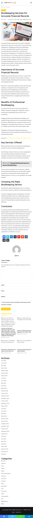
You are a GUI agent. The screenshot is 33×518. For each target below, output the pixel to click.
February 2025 (4, 390)
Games (2, 468)
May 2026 (3, 365)
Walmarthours (4, 501)
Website (3, 296)
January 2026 (4, 373)
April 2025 (3, 385)
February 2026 (4, 370)
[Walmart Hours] (10, 2)
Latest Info (3, 478)
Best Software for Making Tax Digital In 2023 (18, 138)
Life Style (3, 481)
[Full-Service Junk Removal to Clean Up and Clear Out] (8, 344)
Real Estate (4, 486)
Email (3, 290)
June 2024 (3, 411)
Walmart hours (27, 509)
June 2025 (3, 380)
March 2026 (4, 368)
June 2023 (3, 438)
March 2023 (4, 446)
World (2, 503)
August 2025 (4, 375)
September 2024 (5, 403)
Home (3, 7)
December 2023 (5, 423)
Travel (2, 493)
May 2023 (3, 441)
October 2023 (4, 428)
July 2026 (3, 360)
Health (2, 471)
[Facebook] (4, 236)
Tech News (4, 491)
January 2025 (4, 393)
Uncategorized (4, 496)
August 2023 (4, 433)
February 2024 (4, 418)
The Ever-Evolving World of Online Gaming (24, 350)
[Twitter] (7, 236)
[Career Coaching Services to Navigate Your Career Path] (24, 323)
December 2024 (5, 395)
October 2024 (4, 401)
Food (2, 466)
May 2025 (3, 383)
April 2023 (3, 444)
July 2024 (3, 408)
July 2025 (3, 378)
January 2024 (4, 421)
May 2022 (3, 454)
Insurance (3, 476)
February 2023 (4, 449)
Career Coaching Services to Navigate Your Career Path (24, 331)
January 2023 (4, 451)
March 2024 (4, 416)
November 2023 (5, 426)
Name (3, 285)
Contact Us (18, 512)
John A (4, 19)
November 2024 (5, 398)
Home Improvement (6, 473)
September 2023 (5, 431)
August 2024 (4, 406)
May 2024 (3, 413)
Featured (3, 463)
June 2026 (3, 363)
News (2, 483)
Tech (2, 488)
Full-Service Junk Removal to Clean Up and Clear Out (8, 350)
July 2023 (3, 436)
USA (2, 498)
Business (8, 7)
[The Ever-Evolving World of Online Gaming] (24, 344)
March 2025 (4, 388)
